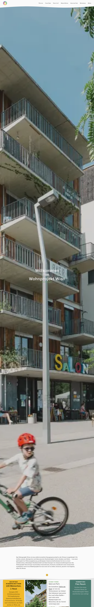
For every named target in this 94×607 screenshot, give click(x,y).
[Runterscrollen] (47, 575)
